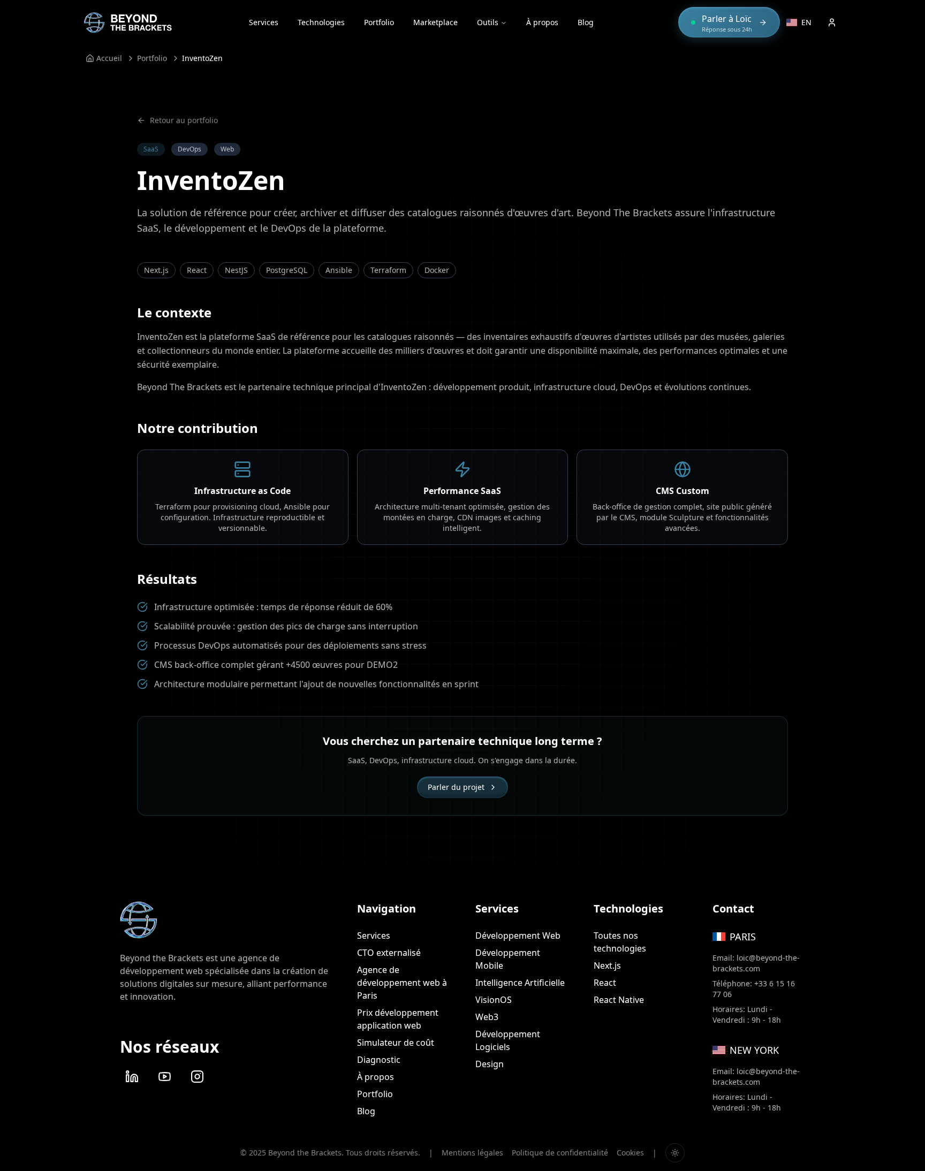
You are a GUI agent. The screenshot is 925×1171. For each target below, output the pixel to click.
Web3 (486, 1017)
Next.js (607, 965)
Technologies (321, 22)
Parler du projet (456, 787)
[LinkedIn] (132, 1076)
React (605, 982)
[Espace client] (831, 22)
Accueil (109, 58)
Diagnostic (378, 1060)
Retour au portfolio (184, 120)
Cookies (630, 1152)
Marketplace (435, 22)
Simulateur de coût (395, 1042)
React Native (619, 1000)
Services (263, 22)
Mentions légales (472, 1152)
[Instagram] (197, 1076)
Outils (487, 22)
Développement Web (517, 935)
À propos (542, 22)
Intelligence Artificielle (520, 982)
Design (489, 1064)
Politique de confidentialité (560, 1152)
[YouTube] (165, 1076)
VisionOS (493, 1000)
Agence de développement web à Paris (402, 982)
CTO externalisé (389, 953)
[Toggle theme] (675, 1152)
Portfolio (379, 22)
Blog (586, 22)
